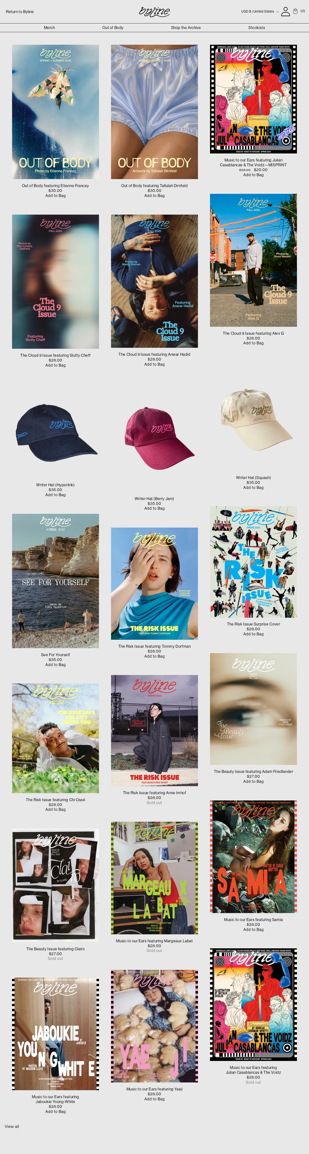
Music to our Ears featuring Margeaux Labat (154, 940)
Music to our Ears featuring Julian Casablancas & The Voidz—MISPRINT (253, 162)
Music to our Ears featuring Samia (253, 919)
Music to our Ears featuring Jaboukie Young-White (55, 1099)
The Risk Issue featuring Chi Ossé (55, 799)
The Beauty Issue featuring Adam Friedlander (253, 771)
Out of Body (113, 27)
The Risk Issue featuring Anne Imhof (154, 793)
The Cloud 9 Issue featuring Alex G (253, 333)
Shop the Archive (186, 27)
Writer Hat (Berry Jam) (154, 498)
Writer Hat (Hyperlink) (55, 484)
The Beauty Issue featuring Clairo (55, 948)
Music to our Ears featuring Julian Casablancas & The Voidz (253, 1070)
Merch (49, 27)
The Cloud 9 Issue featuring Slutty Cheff (55, 355)
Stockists (256, 27)
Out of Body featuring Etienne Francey (55, 185)
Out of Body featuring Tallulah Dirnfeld (154, 185)
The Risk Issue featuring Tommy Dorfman (154, 646)
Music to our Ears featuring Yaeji (154, 1089)
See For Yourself (55, 654)
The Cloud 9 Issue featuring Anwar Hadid (154, 354)
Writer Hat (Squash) (253, 477)
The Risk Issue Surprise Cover (253, 624)
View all (12, 1126)
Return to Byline (20, 12)
